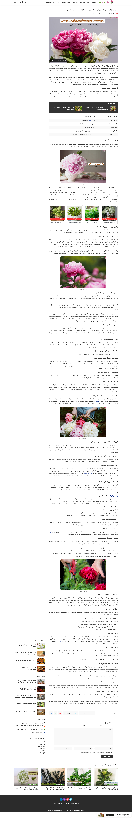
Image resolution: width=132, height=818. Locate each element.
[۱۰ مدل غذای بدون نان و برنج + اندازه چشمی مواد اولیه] (41, 704)
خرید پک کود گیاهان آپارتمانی (109, 222)
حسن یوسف (41, 746)
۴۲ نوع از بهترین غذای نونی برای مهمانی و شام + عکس (25, 661)
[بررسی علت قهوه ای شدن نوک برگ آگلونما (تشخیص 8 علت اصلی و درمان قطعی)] (100, 108)
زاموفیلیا (42, 744)
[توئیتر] (31, 2)
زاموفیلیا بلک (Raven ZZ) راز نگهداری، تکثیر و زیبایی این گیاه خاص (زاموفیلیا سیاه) (54, 789)
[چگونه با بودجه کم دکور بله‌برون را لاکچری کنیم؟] (41, 712)
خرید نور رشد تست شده (92, 222)
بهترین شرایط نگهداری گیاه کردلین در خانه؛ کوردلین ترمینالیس (29, 729)
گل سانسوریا (41, 742)
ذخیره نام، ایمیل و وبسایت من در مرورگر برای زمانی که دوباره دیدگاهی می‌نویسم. (96, 752)
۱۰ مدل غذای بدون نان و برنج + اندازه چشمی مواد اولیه (26, 704)
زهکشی (97, 401)
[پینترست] (29, 2)
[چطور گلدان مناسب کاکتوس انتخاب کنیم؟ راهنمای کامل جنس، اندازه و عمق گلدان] (41, 681)
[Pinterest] (60, 713)
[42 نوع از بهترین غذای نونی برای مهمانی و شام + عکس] (41, 661)
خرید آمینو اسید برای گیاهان (57, 222)
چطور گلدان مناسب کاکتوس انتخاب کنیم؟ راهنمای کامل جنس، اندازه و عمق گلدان (26, 681)
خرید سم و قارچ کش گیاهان (75, 222)
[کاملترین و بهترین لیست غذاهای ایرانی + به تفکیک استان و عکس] (41, 669)
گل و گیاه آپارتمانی (107, 13)
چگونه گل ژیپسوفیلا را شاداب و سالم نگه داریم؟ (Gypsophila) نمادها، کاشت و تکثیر (27, 789)
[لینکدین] (25, 2)
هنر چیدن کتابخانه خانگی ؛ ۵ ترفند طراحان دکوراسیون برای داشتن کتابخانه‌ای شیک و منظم (25, 696)
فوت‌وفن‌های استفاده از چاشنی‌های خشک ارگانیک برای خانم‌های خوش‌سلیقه (26, 689)
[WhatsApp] (55, 713)
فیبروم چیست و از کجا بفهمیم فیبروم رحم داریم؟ (32, 723)
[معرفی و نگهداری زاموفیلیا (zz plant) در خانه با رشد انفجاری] (79, 777)
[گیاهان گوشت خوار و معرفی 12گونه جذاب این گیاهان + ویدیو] (41, 646)
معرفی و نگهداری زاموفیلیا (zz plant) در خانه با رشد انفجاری (79, 789)
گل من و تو (113, 13)
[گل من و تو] (106, 2)
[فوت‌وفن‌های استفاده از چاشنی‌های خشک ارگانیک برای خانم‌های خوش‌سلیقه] (41, 689)
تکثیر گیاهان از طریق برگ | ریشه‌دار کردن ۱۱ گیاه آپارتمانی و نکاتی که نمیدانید (25, 653)
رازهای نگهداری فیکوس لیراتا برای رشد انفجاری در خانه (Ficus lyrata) (106, 789)
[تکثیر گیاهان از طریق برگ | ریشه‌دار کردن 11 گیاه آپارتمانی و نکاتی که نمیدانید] (41, 654)
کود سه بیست (88, 473)
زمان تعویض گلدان (113, 496)
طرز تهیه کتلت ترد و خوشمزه (37, 732)
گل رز (50, 532)
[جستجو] (15, 2)
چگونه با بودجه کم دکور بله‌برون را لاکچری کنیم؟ (25, 712)
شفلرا (43, 751)
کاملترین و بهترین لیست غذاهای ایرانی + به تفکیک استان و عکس (26, 668)
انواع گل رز (109, 660)
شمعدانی (42, 748)
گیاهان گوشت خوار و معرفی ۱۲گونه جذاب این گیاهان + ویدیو (25, 645)
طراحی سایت (56, 810)
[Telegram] (51, 713)
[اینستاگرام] (27, 2)
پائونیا (90, 120)
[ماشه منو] (115, 2)
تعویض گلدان (105, 499)
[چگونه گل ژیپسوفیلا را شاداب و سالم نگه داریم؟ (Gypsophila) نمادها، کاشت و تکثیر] (26, 777)
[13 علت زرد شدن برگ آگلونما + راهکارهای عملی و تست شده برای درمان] (66, 108)
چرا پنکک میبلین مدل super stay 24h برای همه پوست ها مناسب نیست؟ (29, 726)
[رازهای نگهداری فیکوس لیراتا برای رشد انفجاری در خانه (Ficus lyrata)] (106, 777)
